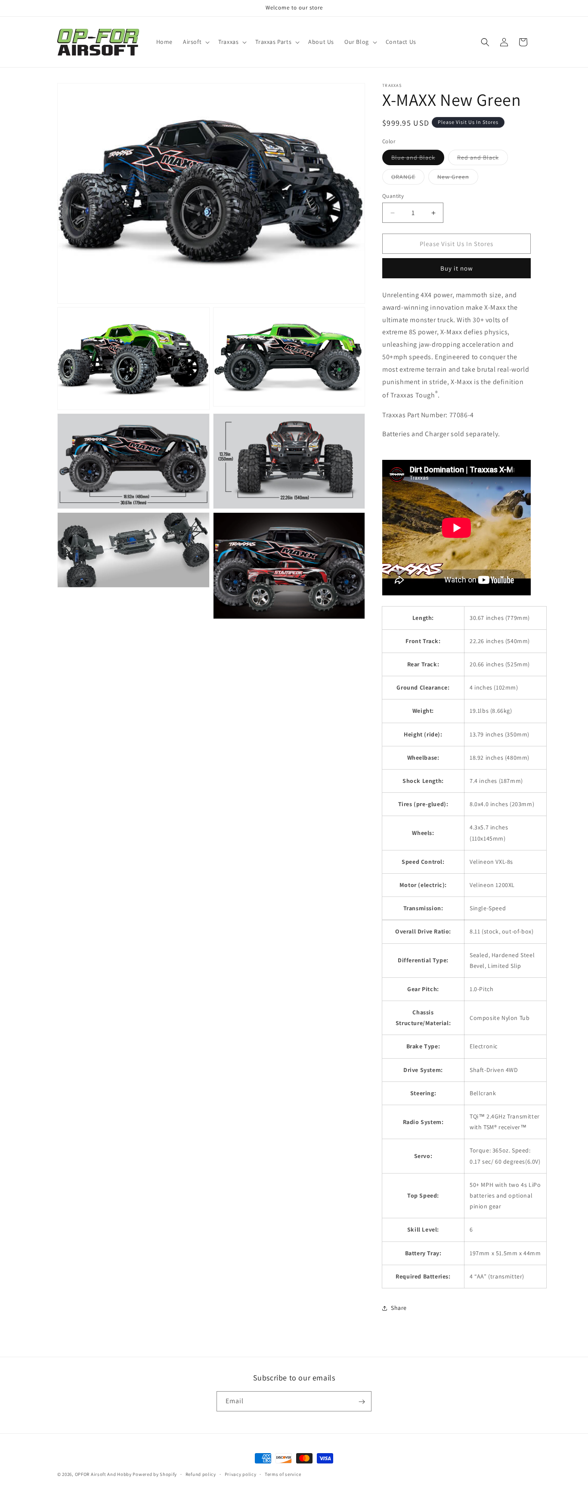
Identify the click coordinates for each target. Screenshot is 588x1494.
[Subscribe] (361, 1402)
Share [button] (399, 1308)
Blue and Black (417, 159)
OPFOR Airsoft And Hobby (103, 1474)
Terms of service (283, 1474)
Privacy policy (241, 1474)
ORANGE (407, 179)
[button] (195, 42)
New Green (457, 179)
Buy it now (456, 268)
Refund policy (201, 1474)
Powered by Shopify (155, 1474)
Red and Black (482, 159)
